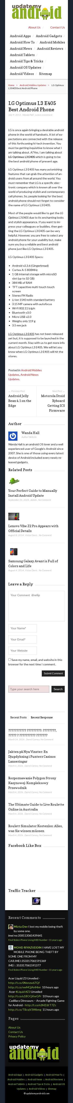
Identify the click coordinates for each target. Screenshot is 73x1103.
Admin (33, 499)
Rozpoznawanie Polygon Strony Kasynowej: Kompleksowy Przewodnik (32, 783)
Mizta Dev (21, 926)
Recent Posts (18, 717)
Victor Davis (31, 535)
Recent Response (42, 717)
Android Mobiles (52, 42)
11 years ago (55, 940)
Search (58, 689)
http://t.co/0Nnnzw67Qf (24, 982)
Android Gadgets (49, 36)
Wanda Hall (28, 114)
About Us (34, 27)
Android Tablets (22, 55)
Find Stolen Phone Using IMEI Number (28, 940)
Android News (21, 48)
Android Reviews (50, 48)
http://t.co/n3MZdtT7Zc (40, 1005)
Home (11, 85)
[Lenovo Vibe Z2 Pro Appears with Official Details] (13, 521)
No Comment (44, 499)
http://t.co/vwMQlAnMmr (24, 987)
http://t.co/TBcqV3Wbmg (24, 1009)
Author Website (29, 436)
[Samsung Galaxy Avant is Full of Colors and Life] (13, 556)
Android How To (22, 42)
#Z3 (27, 991)
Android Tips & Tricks (26, 61)
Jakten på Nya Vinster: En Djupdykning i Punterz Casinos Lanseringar (32, 756)
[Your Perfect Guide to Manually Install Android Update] (13, 486)
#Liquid (20, 991)
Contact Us (57, 27)
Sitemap (45, 74)
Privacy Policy (17, 1036)
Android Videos (22, 74)
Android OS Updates (25, 67)
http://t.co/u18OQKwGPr (24, 996)
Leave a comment (43, 114)
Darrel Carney (33, 739)
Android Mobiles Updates (33, 85)
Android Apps (20, 36)
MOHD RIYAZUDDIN (28, 947)
